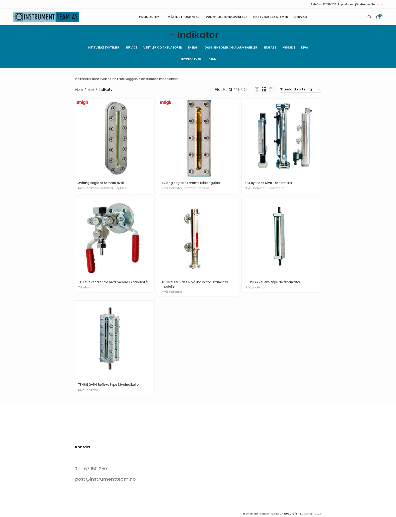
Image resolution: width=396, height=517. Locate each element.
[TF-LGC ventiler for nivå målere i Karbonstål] (114, 237)
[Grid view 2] (257, 89)
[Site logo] (46, 16)
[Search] (369, 17)
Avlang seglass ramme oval (101, 183)
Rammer (106, 188)
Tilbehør (84, 287)
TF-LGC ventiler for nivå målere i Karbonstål (113, 282)
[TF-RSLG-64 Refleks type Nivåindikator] (114, 340)
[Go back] (172, 35)
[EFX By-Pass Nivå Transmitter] (281, 138)
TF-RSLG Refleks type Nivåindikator (273, 282)
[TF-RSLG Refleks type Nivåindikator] (281, 237)
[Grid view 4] (271, 89)
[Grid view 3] (264, 89)
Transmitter (276, 188)
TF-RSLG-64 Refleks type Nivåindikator (109, 384)
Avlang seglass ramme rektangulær (190, 183)
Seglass (120, 188)
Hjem (79, 89)
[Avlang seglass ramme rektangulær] (198, 138)
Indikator (92, 188)
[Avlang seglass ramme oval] (114, 138)
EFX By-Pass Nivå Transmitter (268, 183)
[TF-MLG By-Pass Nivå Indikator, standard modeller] (198, 237)
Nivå (91, 89)
